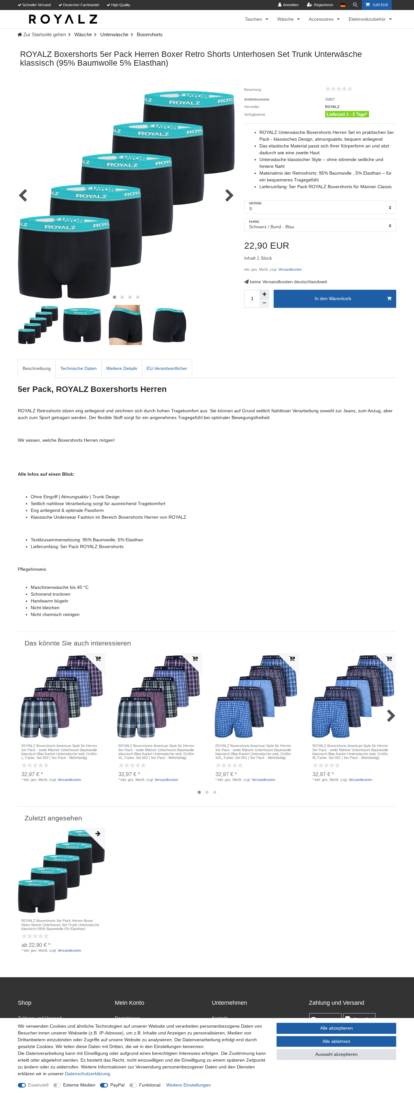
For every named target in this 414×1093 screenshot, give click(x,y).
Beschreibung (37, 368)
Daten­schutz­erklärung (87, 1073)
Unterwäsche (113, 34)
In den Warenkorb (333, 298)
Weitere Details (121, 368)
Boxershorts (149, 34)
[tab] (37, 368)
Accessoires (322, 19)
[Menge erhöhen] (264, 294)
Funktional (149, 1085)
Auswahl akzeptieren (336, 1054)
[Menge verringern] (264, 303)
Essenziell (38, 1085)
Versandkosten (289, 269)
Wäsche (286, 19)
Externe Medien (79, 1085)
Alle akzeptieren (336, 1028)
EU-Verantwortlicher (167, 368)
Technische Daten (78, 368)
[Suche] (355, 5)
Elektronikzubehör (368, 19)
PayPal (117, 1085)
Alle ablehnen (336, 1041)
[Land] (343, 5)
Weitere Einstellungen (188, 1085)
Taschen (254, 19)
